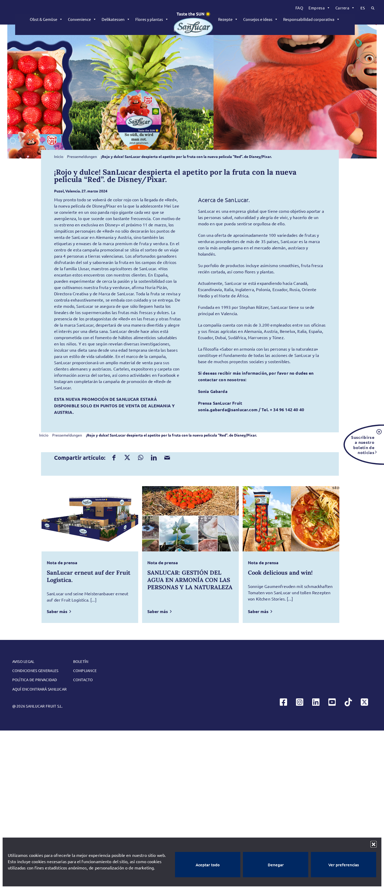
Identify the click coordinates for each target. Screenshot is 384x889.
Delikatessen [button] (113, 19)
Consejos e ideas (257, 19)
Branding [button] (182, 29)
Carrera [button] (342, 7)
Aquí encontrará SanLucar (39, 689)
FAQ (299, 7)
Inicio (58, 156)
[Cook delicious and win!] (291, 518)
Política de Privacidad (34, 679)
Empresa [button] (317, 7)
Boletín (81, 661)
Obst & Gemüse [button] (43, 19)
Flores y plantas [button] (149, 19)
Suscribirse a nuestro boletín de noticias (362, 444)
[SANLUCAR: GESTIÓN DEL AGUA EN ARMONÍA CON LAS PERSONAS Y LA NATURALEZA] (190, 518)
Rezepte (225, 19)
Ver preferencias (343, 864)
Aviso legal (23, 661)
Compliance (85, 670)
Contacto (83, 679)
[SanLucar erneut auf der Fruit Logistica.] (90, 518)
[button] (373, 844)
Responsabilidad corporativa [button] (308, 19)
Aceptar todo (208, 864)
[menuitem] (299, 8)
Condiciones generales (35, 670)
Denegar (276, 864)
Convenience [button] (79, 19)
